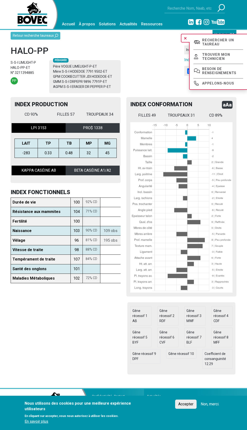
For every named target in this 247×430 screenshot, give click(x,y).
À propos (87, 24)
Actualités (128, 24)
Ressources (152, 24)
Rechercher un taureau (218, 42)
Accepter (185, 404)
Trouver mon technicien (216, 57)
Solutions (107, 24)
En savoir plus (36, 421)
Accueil (68, 24)
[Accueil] (30, 14)
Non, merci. (210, 404)
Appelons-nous (218, 83)
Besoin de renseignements (219, 71)
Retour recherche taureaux (34, 35)
